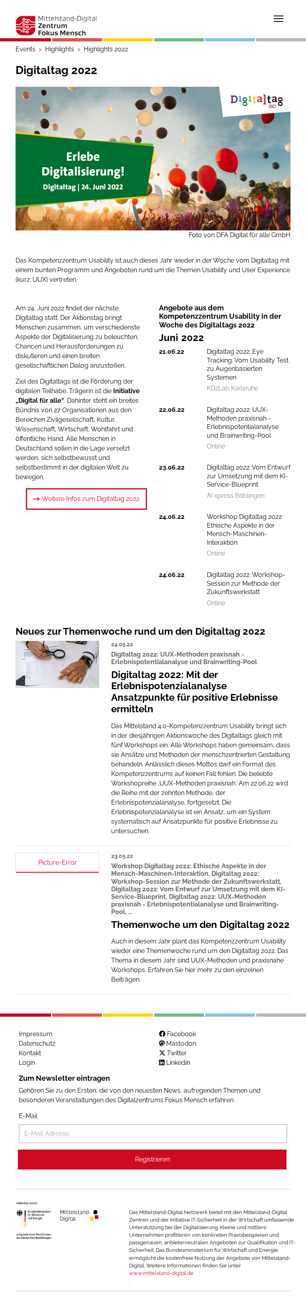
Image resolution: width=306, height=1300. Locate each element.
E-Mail (28, 1116)
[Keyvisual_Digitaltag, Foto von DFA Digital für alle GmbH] (153, 158)
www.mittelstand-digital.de (161, 1273)
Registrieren (152, 1159)
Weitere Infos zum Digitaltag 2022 (90, 499)
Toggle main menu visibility (278, 18)
